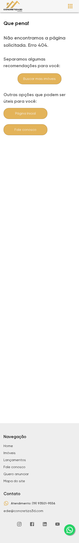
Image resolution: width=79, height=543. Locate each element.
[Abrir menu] (70, 6)
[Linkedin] (45, 524)
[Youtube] (57, 524)
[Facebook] (32, 524)
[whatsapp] (69, 529)
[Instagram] (19, 524)
